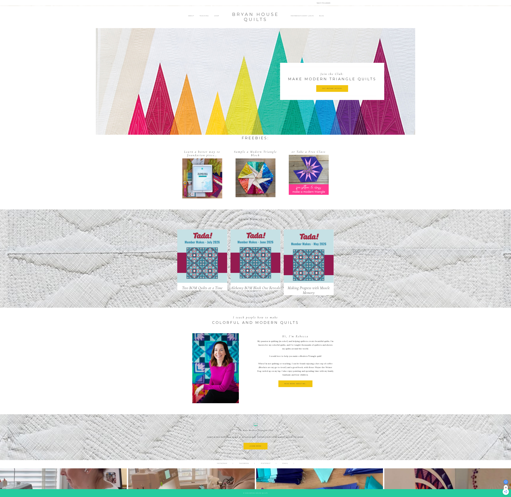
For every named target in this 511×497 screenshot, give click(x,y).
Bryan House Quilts (255, 17)
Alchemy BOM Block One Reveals (255, 287)
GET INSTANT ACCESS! (332, 88)
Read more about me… (295, 384)
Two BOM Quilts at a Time (202, 287)
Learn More (255, 446)
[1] (255, 132)
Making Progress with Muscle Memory (309, 290)
